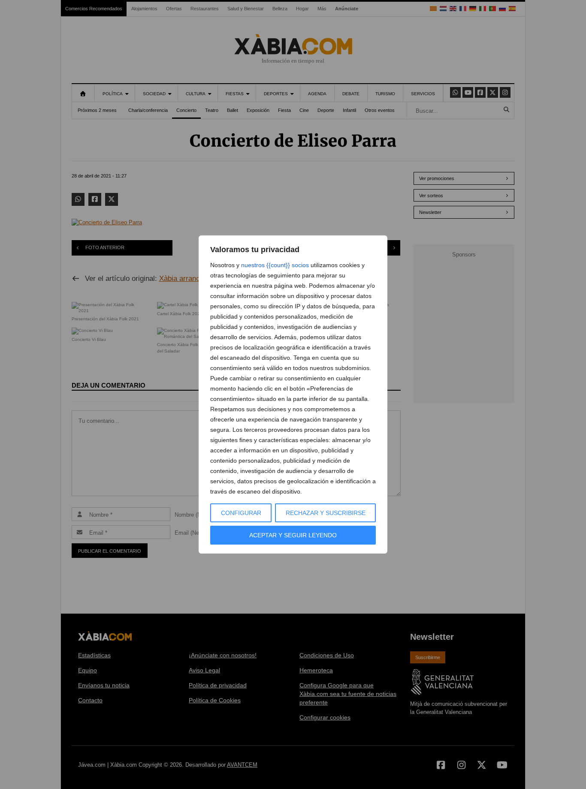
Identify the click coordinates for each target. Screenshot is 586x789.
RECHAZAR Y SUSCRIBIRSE (325, 512)
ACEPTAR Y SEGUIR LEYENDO (293, 535)
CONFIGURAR (241, 512)
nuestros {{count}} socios (275, 265)
